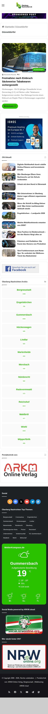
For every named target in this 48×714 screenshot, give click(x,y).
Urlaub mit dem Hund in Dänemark (31, 184)
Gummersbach (8, 521)
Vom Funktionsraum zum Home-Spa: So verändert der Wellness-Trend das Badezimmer (30, 253)
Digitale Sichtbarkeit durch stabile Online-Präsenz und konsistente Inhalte (31, 167)
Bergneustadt (7, 517)
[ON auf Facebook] (20, 272)
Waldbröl (6, 538)
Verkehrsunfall (20, 534)
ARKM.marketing (24, 117)
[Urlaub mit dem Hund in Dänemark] (9, 186)
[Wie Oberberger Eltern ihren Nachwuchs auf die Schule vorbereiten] (9, 177)
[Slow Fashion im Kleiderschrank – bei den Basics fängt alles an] (9, 234)
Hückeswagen (21, 521)
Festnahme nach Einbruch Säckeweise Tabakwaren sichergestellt (17, 81)
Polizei (23, 529)
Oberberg (29, 525)
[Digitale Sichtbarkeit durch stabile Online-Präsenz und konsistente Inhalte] (9, 167)
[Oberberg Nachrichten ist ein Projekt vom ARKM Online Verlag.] (20, 479)
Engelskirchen (32, 517)
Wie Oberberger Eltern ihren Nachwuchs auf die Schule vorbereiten (29, 177)
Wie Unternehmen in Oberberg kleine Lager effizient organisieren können (31, 196)
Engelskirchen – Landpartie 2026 (31, 213)
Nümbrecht (19, 525)
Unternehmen (7, 534)
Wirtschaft (23, 538)
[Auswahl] (3, 6)
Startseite (9, 27)
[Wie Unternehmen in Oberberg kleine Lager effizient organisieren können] (9, 196)
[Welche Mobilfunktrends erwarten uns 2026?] (9, 225)
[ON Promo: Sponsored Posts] (24, 16)
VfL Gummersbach (35, 534)
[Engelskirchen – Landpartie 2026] (9, 215)
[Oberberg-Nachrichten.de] (24, 5)
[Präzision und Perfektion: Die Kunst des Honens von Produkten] (9, 243)
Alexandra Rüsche (10, 75)
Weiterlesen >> (10, 106)
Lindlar (32, 521)
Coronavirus (20, 517)
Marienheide (7, 525)
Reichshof (32, 529)
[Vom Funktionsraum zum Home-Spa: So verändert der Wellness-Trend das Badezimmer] (9, 253)
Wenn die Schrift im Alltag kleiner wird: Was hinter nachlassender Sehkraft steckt (31, 206)
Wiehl (14, 538)
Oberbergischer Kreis (10, 529)
